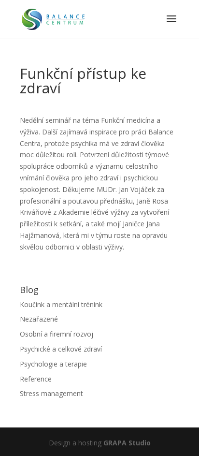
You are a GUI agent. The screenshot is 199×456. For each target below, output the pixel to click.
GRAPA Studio (127, 442)
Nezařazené (39, 319)
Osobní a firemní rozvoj (56, 333)
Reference (36, 378)
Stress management (51, 393)
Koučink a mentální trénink (61, 304)
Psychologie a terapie (53, 363)
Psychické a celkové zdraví (61, 348)
